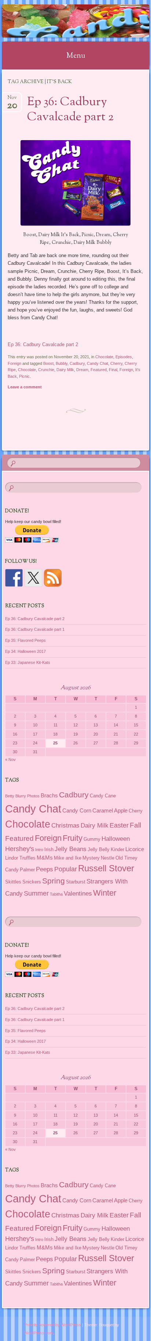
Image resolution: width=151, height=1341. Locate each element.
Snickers (31, 882)
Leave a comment (25, 387)
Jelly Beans (70, 849)
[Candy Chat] (62, 21)
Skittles (13, 882)
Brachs (49, 795)
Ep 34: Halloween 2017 (25, 651)
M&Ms (45, 857)
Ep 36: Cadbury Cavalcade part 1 (35, 629)
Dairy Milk (65, 369)
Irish (49, 849)
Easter (119, 825)
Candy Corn (76, 810)
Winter (104, 892)
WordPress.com (38, 1333)
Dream (82, 369)
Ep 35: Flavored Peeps (25, 640)
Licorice (134, 849)
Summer (36, 893)
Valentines (78, 893)
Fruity (72, 838)
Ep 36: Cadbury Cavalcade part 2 (70, 109)
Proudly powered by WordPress (52, 1325)
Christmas (65, 825)
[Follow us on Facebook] (14, 578)
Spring (53, 880)
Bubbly (61, 363)
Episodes (123, 357)
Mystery (91, 858)
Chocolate (104, 357)
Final (113, 369)
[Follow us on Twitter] (33, 578)
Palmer (27, 869)
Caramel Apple (110, 810)
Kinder (117, 849)
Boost (48, 363)
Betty (9, 796)
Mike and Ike (67, 858)
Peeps (44, 869)
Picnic (24, 376)
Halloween (116, 838)
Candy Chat (97, 363)
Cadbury (77, 363)
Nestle (107, 858)
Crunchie (46, 369)
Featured (99, 369)
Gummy (92, 839)
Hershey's (19, 849)
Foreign (14, 363)
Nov (12, 100)
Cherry (116, 363)
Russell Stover (106, 868)
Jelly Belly (99, 849)
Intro (39, 849)
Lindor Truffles (20, 858)
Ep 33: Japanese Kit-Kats (27, 662)
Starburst (75, 882)
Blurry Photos (27, 796)
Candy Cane (103, 795)
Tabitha (56, 894)
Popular (65, 869)
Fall (135, 825)
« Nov (10, 759)
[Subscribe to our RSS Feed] (53, 578)
